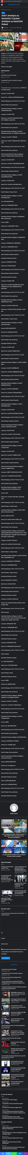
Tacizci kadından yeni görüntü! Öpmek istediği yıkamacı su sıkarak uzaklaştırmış (21, 869)
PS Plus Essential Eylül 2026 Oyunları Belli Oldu (18, 1068)
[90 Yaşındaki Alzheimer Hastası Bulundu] (6, 1084)
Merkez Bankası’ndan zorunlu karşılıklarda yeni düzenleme (20, 892)
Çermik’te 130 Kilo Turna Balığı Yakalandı (17, 1019)
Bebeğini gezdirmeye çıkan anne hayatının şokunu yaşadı (18, 1050)
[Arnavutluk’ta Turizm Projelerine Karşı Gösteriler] (21, 878)
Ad (2, 932)
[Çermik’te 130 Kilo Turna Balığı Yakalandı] (6, 1021)
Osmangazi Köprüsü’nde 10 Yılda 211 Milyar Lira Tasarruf (18, 999)
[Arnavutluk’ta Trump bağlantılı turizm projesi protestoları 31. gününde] (6, 1033)
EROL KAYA (6, 27)
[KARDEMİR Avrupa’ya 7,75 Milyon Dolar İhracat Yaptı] (6, 994)
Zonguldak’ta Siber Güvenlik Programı (11, 80)
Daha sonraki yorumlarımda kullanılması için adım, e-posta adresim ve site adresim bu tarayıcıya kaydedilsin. (14, 951)
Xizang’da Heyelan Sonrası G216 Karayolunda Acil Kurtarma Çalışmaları (7, 878)
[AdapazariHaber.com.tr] (14, 4)
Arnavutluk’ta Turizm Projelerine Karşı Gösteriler (20, 885)
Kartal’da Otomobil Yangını (8, 75)
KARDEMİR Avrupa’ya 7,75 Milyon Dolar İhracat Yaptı (18, 993)
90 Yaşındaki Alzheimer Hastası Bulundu (17, 1082)
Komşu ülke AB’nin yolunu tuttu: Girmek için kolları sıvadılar (18, 1076)
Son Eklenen (14, 964)
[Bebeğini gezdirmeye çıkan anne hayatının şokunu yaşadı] (6, 1051)
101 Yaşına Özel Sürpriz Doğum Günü (7, 867)
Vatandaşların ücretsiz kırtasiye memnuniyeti (17, 1062)
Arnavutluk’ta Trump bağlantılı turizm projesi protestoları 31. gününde (17, 1032)
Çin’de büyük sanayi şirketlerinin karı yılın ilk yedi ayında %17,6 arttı (13, 1056)
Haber (9, 9)
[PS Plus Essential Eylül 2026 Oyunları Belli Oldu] (6, 1070)
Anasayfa (4, 9)
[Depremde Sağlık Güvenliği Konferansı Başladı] (7, 893)
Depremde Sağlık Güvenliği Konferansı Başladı (6, 900)
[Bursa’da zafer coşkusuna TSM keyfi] (6, 1044)
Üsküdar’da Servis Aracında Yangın (11, 1038)
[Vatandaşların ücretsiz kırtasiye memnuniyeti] (6, 1063)
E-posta (3, 938)
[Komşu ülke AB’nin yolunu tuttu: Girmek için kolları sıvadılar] (6, 1076)
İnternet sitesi (4, 943)
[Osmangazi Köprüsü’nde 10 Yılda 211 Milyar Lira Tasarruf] (6, 1001)
